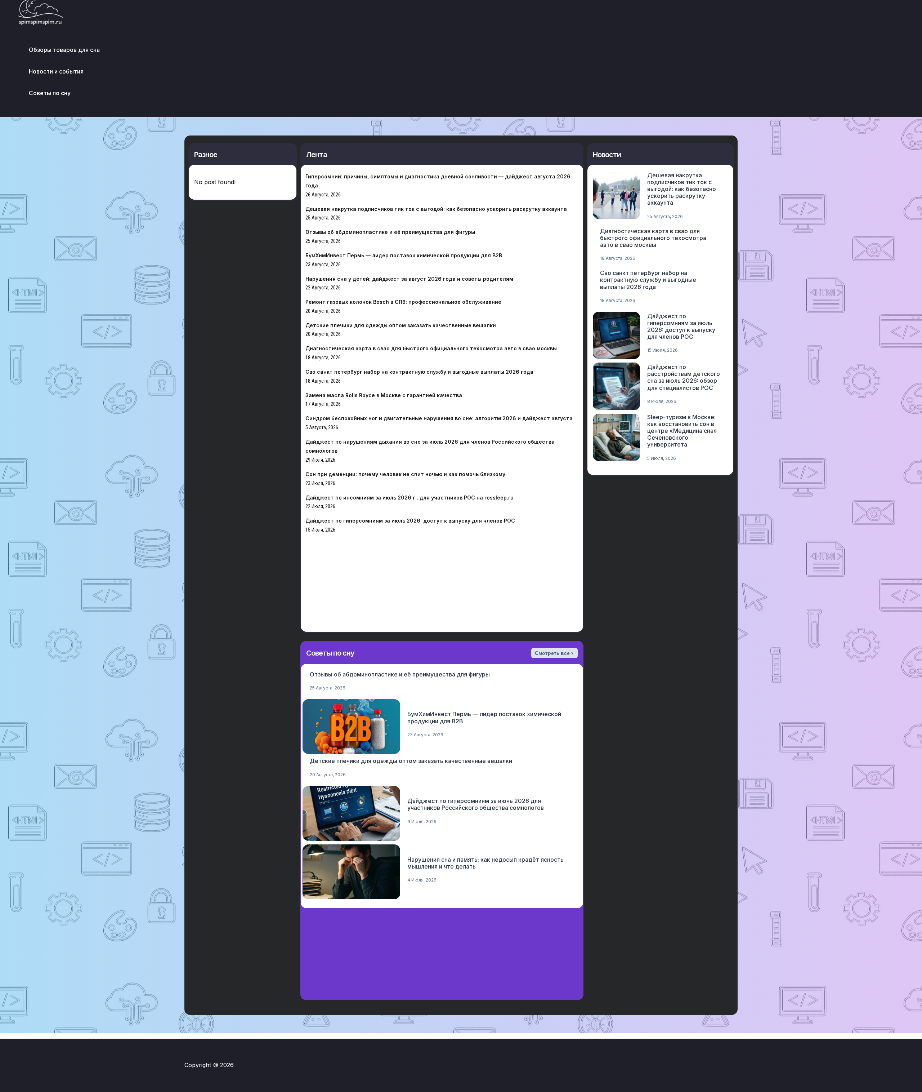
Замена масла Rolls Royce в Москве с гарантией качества (383, 395)
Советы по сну (50, 93)
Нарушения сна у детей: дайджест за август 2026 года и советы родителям (409, 279)
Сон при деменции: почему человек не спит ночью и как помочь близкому (405, 474)
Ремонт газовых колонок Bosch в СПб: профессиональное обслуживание (403, 302)
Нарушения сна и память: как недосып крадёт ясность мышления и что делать (485, 863)
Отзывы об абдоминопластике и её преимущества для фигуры (390, 232)
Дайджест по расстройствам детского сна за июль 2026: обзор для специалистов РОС (683, 377)
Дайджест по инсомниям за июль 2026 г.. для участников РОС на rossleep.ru (409, 497)
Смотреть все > (554, 653)
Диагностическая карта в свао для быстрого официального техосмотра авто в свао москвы (431, 348)
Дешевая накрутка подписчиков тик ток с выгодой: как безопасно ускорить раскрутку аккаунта (436, 209)
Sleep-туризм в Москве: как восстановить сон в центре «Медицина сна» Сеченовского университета (682, 430)
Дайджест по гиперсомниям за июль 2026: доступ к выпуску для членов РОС (410, 521)
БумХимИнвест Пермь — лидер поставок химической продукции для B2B (403, 255)
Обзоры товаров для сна (64, 49)
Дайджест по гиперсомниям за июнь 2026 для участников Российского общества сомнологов (475, 804)
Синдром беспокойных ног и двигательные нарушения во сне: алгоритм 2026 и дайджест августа (439, 418)
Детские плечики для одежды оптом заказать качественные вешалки (400, 325)
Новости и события (56, 71)
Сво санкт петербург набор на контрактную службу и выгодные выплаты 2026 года (419, 372)
